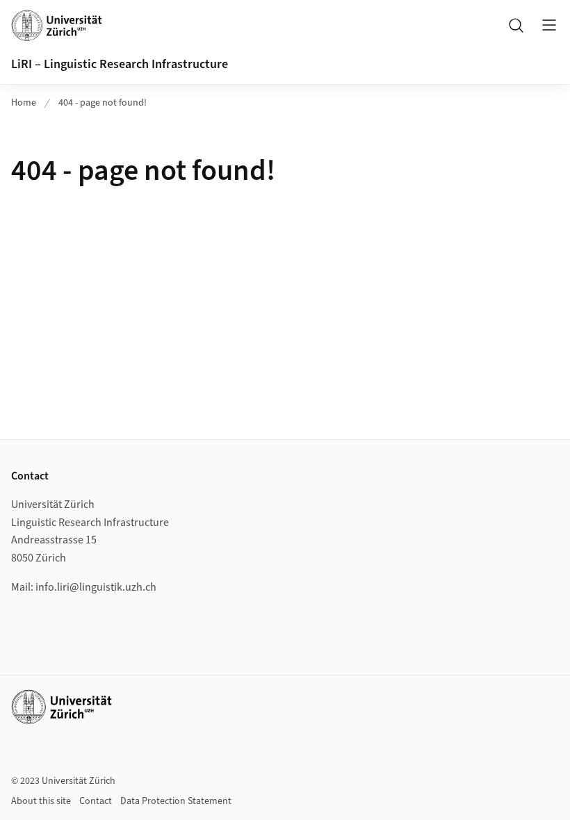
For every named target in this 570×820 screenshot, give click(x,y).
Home (23, 103)
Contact (95, 801)
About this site (41, 801)
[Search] (515, 25)
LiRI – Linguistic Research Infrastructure (119, 64)
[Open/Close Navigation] (549, 25)
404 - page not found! (102, 103)
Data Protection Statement (175, 801)
